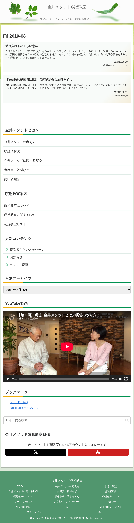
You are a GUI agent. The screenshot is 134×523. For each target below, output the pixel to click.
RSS (99, 511)
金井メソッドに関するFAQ (23, 160)
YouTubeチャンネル (24, 408)
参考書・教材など (16, 170)
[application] (67, 346)
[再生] (8, 379)
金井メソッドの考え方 (20, 142)
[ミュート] (120, 379)
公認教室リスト (15, 224)
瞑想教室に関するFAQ (20, 215)
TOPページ (23, 486)
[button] (127, 420)
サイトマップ (34, 511)
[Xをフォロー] (35, 452)
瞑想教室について (16, 205)
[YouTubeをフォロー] (98, 452)
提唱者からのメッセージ (67, 501)
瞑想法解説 (12, 151)
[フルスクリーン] (126, 379)
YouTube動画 (23, 506)
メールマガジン (23, 501)
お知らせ (111, 501)
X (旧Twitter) (19, 402)
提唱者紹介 (12, 179)
